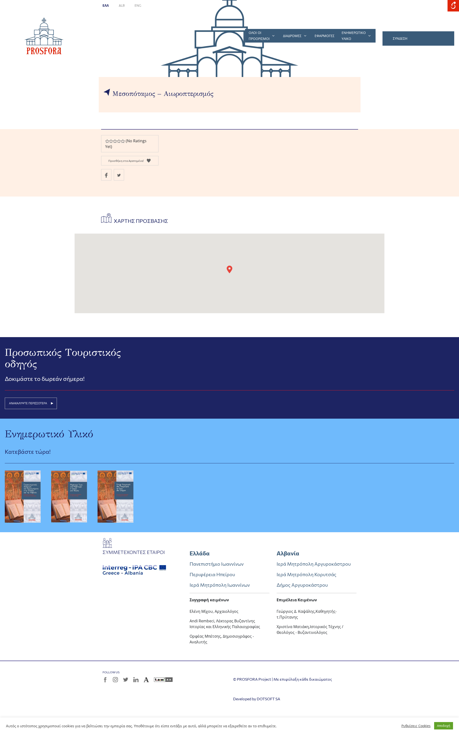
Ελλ (106, 5)
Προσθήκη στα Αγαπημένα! (126, 160)
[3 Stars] (115, 141)
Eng (138, 5)
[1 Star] (107, 141)
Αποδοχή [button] (443, 725)
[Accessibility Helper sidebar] (453, 5)
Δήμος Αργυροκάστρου (302, 585)
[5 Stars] (123, 141)
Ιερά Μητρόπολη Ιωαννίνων (220, 585)
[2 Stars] (111, 141)
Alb (122, 5)
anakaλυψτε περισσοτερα (28, 403)
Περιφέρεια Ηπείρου (212, 574)
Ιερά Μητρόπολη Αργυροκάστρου (314, 564)
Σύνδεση (400, 38)
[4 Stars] (119, 141)
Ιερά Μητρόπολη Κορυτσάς (306, 574)
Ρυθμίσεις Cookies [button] (416, 726)
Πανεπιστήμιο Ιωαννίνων (217, 564)
